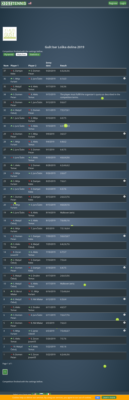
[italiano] (48, 394)
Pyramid (8, 54)
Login (123, 3)
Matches (21, 54)
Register (113, 3)
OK (98, 398)
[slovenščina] (41, 394)
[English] (34, 394)
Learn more (109, 397)
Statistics (34, 54)
